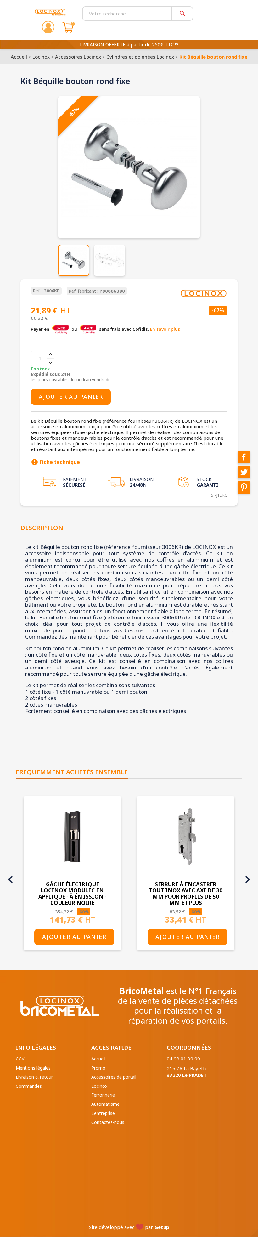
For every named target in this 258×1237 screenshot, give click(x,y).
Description (41, 527)
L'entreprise (103, 1113)
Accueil (98, 1059)
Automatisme (105, 1104)
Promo (98, 1068)
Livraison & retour (34, 1077)
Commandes (29, 1086)
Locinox (99, 1086)
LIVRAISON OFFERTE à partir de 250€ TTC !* (129, 44)
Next (247, 879)
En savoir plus (165, 329)
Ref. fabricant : (83, 291)
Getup (161, 1227)
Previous (10, 879)
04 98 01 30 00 (183, 1058)
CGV (20, 1059)
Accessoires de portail (113, 1077)
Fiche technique (55, 462)
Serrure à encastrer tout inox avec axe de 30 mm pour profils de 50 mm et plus (185, 894)
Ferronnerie (103, 1095)
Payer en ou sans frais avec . (105, 329)
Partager (244, 457)
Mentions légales (33, 1068)
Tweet (244, 472)
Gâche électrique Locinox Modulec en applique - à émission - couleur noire (72, 894)
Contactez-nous (107, 1122)
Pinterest (244, 487)
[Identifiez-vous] (48, 27)
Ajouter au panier (71, 396)
